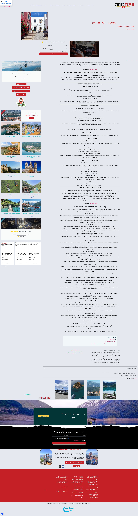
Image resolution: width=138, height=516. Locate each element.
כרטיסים (81, 5)
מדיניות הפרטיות (58, 51)
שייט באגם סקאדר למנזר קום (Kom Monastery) (11, 175)
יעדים (75, 5)
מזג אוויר (51, 5)
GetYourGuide (93, 69)
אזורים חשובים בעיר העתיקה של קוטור (127, 375)
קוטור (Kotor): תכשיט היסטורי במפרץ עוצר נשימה (123, 373)
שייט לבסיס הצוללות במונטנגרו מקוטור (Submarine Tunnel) (93, 496)
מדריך (69, 5)
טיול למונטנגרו (111, 339)
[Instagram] (60, 466)
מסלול (32, 5)
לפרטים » (31, 139)
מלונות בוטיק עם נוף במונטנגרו (10, 156)
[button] (98, 49)
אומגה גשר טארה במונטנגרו (10, 194)
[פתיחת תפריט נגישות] (2, 514)
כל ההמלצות (117, 364)
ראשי (93, 5)
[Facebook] (63, 466)
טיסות (46, 5)
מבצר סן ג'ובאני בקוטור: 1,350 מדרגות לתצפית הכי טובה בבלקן (92, 486)
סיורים (5, 6)
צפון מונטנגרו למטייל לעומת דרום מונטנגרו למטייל (103, 344)
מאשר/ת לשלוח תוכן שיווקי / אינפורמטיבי (61, 438)
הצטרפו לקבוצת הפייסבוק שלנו (6, 3)
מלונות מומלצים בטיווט (10, 136)
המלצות (127, 29)
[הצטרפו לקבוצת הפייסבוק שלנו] (6, 1)
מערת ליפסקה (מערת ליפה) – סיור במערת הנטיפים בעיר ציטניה (92, 491)
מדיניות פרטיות (69, 514)
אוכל (64, 5)
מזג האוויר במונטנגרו (110, 341)
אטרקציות (57, 5)
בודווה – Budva (64, 488)
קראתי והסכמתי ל (61, 51)
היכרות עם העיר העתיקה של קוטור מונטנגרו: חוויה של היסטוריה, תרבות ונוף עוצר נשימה (118, 371)
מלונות (88, 5)
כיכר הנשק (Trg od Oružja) (128, 377)
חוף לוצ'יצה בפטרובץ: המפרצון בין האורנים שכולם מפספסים (61, 483)
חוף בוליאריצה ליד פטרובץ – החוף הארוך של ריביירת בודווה (61, 478)
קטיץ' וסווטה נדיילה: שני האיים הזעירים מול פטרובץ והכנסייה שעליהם (92, 478)
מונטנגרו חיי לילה (63, 486)
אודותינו (46, 490)
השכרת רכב (39, 5)
